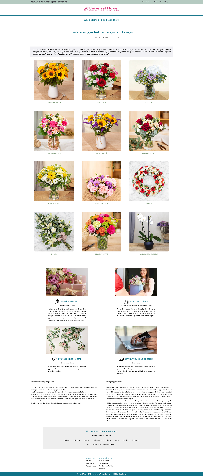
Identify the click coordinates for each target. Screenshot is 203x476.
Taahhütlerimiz (90, 463)
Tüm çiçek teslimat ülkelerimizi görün (101, 444)
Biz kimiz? (89, 461)
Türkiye (108, 435)
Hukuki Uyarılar (104, 461)
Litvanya (77, 440)
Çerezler (102, 469)
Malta (117, 440)
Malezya (108, 440)
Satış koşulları (103, 463)
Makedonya (97, 440)
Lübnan (86, 440)
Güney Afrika (97, 435)
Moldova (135, 440)
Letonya (67, 440)
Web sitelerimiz (91, 466)
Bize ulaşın (145, 2)
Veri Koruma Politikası (106, 466)
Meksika (125, 440)
